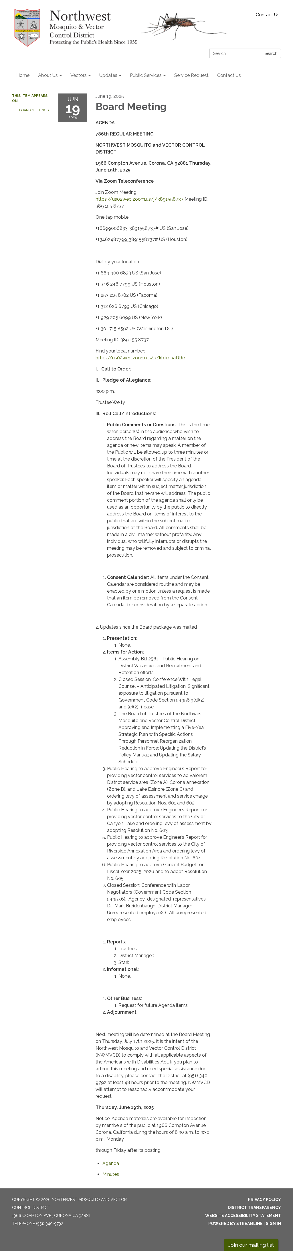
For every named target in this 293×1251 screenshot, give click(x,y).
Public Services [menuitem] (146, 75)
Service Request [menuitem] (191, 75)
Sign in (273, 1223)
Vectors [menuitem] (78, 75)
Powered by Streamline (235, 1223)
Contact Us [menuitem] (229, 75)
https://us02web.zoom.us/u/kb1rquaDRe (140, 357)
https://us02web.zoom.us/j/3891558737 (139, 199)
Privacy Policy (264, 1199)
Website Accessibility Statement (243, 1215)
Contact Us (268, 14)
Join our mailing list (251, 1245)
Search (271, 53)
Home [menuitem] (22, 75)
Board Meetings (34, 110)
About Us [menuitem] (48, 75)
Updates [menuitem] (108, 75)
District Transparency (254, 1207)
